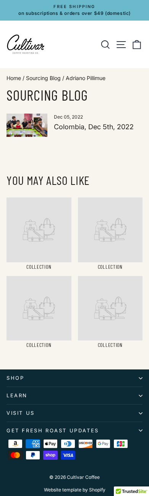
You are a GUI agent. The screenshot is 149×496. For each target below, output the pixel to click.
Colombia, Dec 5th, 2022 (94, 127)
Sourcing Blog (43, 78)
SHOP (15, 378)
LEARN (17, 395)
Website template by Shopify (74, 490)
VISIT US (20, 413)
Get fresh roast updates (52, 430)
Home (13, 78)
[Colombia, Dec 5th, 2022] (26, 125)
